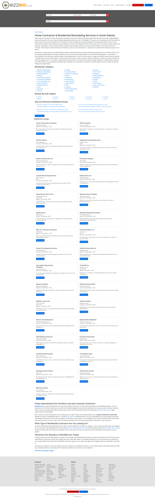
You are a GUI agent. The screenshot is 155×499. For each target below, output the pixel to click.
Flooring (67, 70)
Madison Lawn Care (43, 301)
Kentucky (86, 470)
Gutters (67, 75)
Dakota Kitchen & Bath (87, 284)
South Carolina (112, 465)
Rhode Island (112, 464)
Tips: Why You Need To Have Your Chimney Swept (90, 109)
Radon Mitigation (98, 75)
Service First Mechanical (44, 320)
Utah (110, 471)
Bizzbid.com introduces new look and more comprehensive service (52, 109)
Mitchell (55, 98)
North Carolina (99, 474)
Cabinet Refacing (42, 73)
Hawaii (72, 480)
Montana (98, 464)
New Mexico (99, 471)
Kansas (85, 468)
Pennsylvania (99, 481)
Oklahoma (98, 479)
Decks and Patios (42, 83)
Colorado (73, 471)
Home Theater (69, 83)
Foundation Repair (70, 72)
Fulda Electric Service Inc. (45, 194)
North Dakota (99, 476)
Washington (111, 476)
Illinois (85, 464)
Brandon (72, 97)
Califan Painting (85, 301)
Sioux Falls (89, 98)
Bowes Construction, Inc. (44, 159)
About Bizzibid (97, 5)
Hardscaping (69, 79)
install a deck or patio (113, 428)
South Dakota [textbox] (77, 15)
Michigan (86, 477)
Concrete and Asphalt (43, 77)
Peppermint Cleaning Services (90, 140)
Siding (95, 81)
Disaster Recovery (42, 85)
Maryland (86, 474)
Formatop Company (86, 159)
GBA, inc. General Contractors (46, 230)
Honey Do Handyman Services (46, 248)
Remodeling (96, 77)
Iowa (85, 467)
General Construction (71, 73)
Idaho (72, 481)
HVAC (67, 85)
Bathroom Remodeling (43, 72)
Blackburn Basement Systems (90, 213)
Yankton (105, 98)
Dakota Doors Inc (85, 176)
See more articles (40, 115)
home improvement (105, 410)
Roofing (95, 79)
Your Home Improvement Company (44, 266)
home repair (69, 416)
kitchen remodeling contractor (76, 428)
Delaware (73, 474)
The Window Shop (86, 354)
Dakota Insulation (42, 284)
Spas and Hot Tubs (99, 85)
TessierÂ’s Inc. (84, 265)
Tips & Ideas (106, 5)
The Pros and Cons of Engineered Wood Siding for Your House (93, 104)
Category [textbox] (49, 15)
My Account (148, 5)
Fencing (39, 90)
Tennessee (111, 468)
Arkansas (73, 468)
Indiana (85, 465)
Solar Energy (97, 83)
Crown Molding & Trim (43, 81)
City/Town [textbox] (93, 15)
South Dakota (39, 32)
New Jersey (99, 470)
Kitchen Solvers (41, 140)
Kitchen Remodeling (71, 89)
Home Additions (70, 81)
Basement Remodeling (44, 70)
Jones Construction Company (46, 123)
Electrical (40, 89)
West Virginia (112, 477)
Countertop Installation (44, 79)
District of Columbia (75, 476)
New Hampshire (99, 468)
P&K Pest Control (42, 388)
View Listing (41, 133)
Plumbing (96, 73)
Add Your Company (138, 5)
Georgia (73, 479)
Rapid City (72, 98)
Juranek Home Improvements (46, 176)
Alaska (72, 465)
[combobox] (59, 15)
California (73, 470)
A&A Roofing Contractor (44, 337)
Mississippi (86, 480)
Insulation (68, 87)
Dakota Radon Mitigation (88, 320)
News (112, 5)
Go (107, 15)
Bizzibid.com (79, 496)
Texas (110, 470)
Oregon (98, 480)
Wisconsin (111, 479)
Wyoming (111, 480)
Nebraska (98, 465)
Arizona (73, 467)
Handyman (68, 77)
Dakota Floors (41, 213)
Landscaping (69, 90)
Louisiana (86, 471)
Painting (95, 70)
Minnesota (86, 479)
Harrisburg (106, 97)
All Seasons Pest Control (44, 371)
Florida (72, 477)
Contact (128, 5)
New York (98, 473)
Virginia (110, 474)
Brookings (89, 97)
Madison (39, 98)
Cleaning (39, 75)
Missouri (85, 481)
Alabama (73, 464)
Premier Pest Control (87, 371)
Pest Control (97, 72)
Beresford (56, 97)
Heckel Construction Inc (88, 248)
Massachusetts (87, 476)
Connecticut (74, 473)
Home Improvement (44, 106)
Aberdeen (39, 97)
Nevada (98, 467)
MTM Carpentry (85, 123)
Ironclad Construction (87, 337)
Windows (96, 87)
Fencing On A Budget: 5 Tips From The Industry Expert (49, 104)
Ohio (97, 477)
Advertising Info (120, 5)
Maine (85, 473)
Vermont (111, 473)
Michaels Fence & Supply (88, 194)
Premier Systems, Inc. (87, 230)
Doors (39, 87)
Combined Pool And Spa (44, 354)
